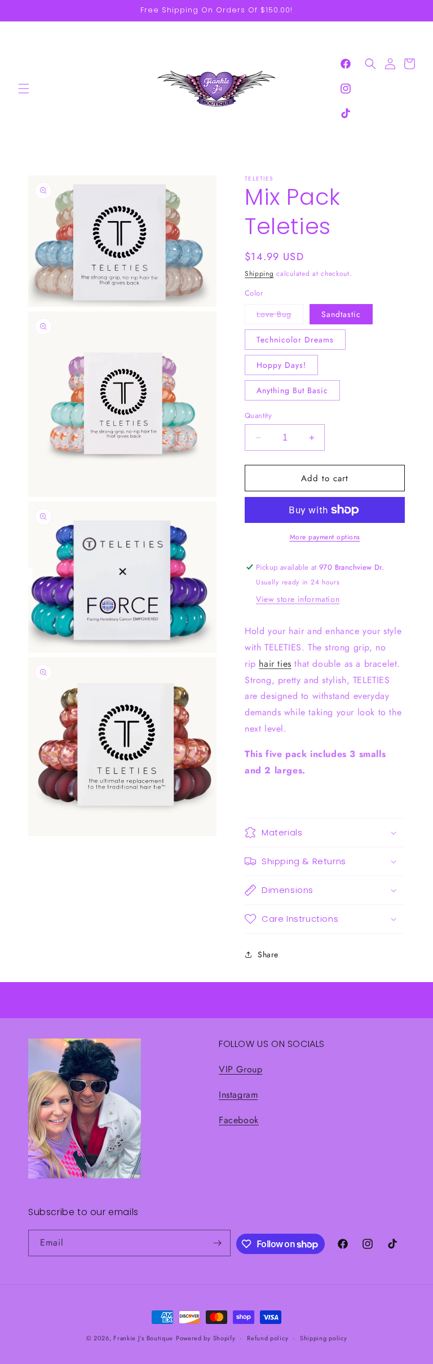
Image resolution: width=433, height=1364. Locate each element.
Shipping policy (323, 1338)
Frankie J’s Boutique (143, 1338)
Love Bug (280, 316)
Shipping (259, 274)
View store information (297, 599)
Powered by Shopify (206, 1338)
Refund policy (267, 1338)
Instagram (238, 1094)
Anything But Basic (292, 390)
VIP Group (240, 1069)
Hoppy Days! (281, 365)
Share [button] (268, 954)
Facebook (239, 1120)
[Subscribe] (217, 1243)
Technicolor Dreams (295, 339)
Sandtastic (341, 314)
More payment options (325, 537)
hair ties (275, 663)
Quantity (258, 415)
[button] (23, 88)
